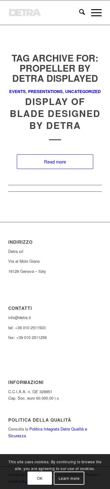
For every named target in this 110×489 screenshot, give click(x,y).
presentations (45, 91)
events (17, 91)
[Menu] (93, 12)
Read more (55, 161)
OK (39, 478)
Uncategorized (83, 91)
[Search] (79, 12)
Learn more (69, 478)
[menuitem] (79, 12)
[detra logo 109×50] (45, 12)
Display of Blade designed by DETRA (55, 113)
